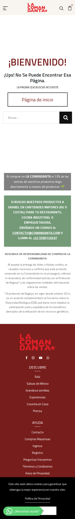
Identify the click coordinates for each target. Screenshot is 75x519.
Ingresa (37, 446)
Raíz (37, 376)
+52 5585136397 (45, 237)
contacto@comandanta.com (36, 232)
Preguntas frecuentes (37, 459)
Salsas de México (38, 383)
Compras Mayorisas (37, 439)
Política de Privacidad (37, 498)
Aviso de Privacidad (37, 473)
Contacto (38, 432)
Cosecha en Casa (37, 404)
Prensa (37, 411)
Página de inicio (37, 99)
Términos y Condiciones (37, 466)
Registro (37, 452)
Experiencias (38, 397)
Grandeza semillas (37, 390)
